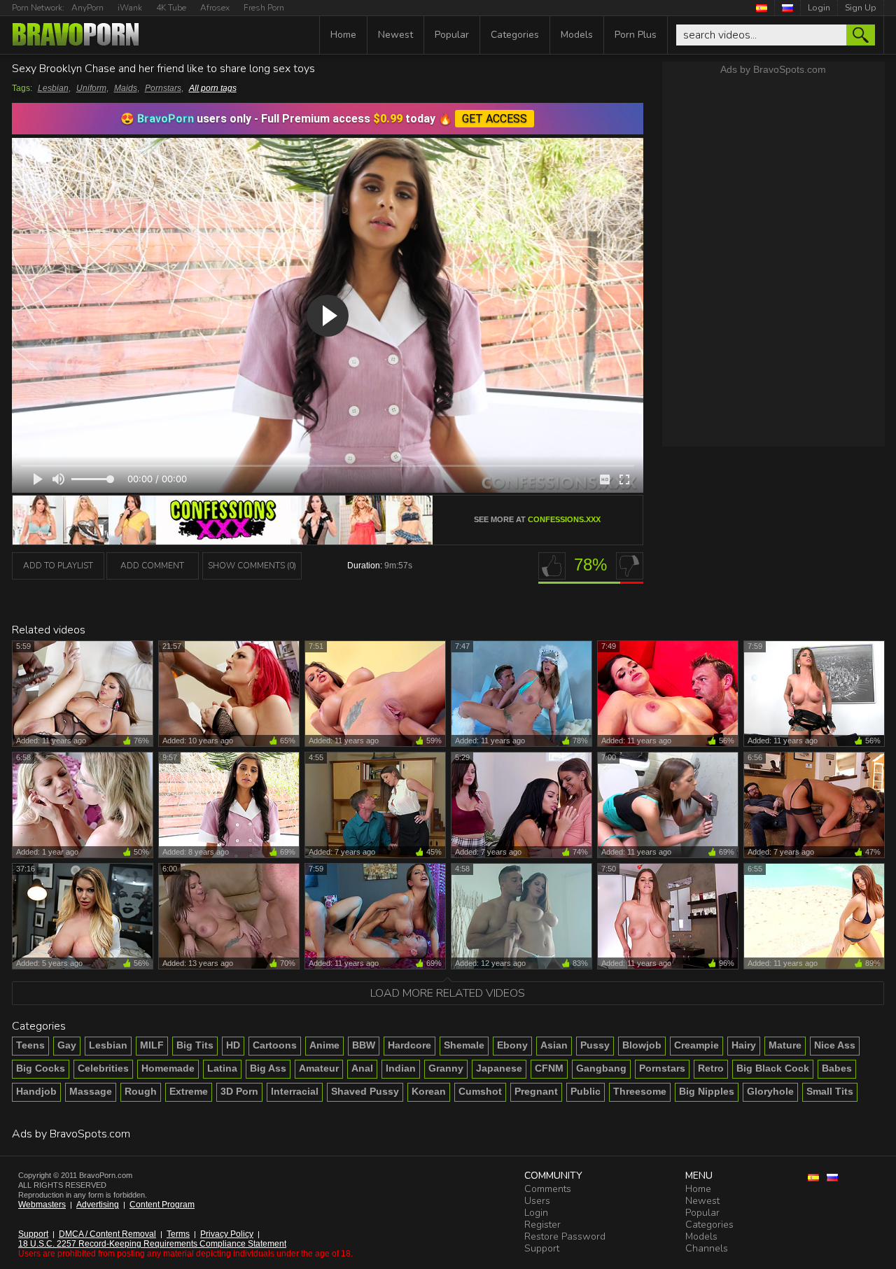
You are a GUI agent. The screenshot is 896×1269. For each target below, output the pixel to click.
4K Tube (171, 8)
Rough (141, 1091)
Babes (837, 1068)
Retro (711, 1068)
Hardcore (409, 1045)
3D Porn (239, 1091)
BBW (363, 1045)
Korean (429, 1091)
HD (233, 1045)
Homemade (168, 1068)
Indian (401, 1068)
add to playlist (58, 565)
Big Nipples (706, 1091)
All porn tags (213, 88)
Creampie (696, 1045)
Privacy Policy (226, 1234)
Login (819, 7)
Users (537, 1200)
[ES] (762, 7)
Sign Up (860, 7)
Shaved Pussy (365, 1091)
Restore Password (565, 1236)
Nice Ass (834, 1045)
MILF (152, 1045)
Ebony (512, 1045)
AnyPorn (87, 8)
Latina (222, 1068)
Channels (706, 1248)
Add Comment (152, 565)
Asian (554, 1045)
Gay (66, 1045)
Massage (90, 1091)
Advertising (97, 1205)
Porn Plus (636, 34)
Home (343, 34)
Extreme (188, 1091)
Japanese (499, 1068)
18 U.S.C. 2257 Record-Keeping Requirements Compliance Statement (152, 1244)
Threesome (639, 1091)
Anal (362, 1068)
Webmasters (42, 1205)
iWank (130, 8)
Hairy (744, 1045)
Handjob (36, 1091)
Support (33, 1234)
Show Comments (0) (252, 565)
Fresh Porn (264, 8)
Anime (324, 1045)
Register (542, 1224)
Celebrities (103, 1068)
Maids (125, 88)
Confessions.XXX (564, 519)
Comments (547, 1189)
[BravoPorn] (75, 35)
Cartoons (275, 1045)
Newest (395, 34)
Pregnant (536, 1091)
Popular (452, 34)
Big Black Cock (772, 1068)
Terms (178, 1234)
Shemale (464, 1045)
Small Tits (829, 1091)
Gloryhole (770, 1091)
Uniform (91, 88)
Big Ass (268, 1068)
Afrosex (215, 8)
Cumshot (480, 1091)
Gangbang (601, 1068)
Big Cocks (40, 1068)
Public (585, 1091)
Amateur (319, 1068)
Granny (445, 1068)
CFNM (549, 1068)
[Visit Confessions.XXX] (223, 540)
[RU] (788, 7)
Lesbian (53, 88)
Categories (515, 34)
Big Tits (195, 1045)
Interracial (294, 1091)
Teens (30, 1045)
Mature (785, 1045)
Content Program (162, 1205)
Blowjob (642, 1045)
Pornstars (163, 88)
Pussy (595, 1045)
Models (577, 34)
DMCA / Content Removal (107, 1234)
